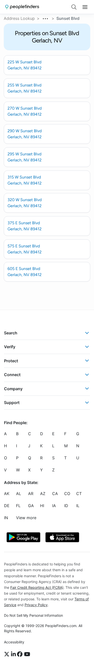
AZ (42, 493)
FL (18, 505)
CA (55, 493)
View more (26, 517)
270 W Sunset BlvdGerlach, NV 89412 (25, 111)
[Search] (74, 7)
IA (54, 505)
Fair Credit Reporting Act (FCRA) (36, 587)
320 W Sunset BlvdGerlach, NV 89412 (25, 202)
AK (6, 493)
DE (7, 505)
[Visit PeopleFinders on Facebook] (20, 654)
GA (31, 505)
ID (66, 505)
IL (77, 505)
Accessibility (14, 642)
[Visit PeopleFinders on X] (7, 654)
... (46, 17)
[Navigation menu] (85, 7)
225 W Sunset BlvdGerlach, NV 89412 (25, 65)
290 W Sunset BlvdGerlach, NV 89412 (25, 133)
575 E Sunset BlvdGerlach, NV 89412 (25, 249)
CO (67, 493)
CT (79, 493)
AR (30, 493)
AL (18, 493)
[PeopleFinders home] (22, 7)
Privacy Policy (36, 605)
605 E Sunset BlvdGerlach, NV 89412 (25, 271)
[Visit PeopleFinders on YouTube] (27, 654)
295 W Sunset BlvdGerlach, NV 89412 (25, 157)
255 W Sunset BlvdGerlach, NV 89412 (25, 88)
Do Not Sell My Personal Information (33, 615)
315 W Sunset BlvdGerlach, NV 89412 (25, 180)
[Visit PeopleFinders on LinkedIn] (14, 654)
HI (42, 505)
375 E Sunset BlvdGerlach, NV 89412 (25, 225)
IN (6, 517)
